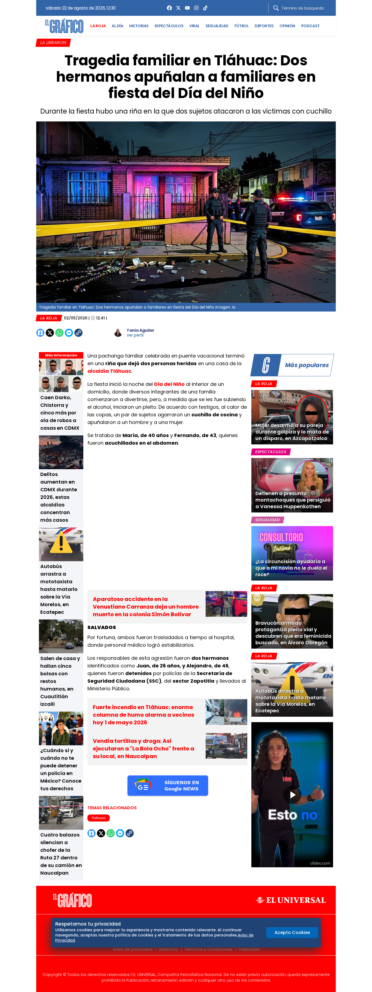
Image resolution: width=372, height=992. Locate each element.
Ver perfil (135, 335)
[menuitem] (168, 7)
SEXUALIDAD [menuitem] (217, 26)
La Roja (49, 318)
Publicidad (249, 949)
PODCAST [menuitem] (310, 26)
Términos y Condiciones (209, 949)
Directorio (168, 949)
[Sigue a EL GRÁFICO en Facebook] (180, 965)
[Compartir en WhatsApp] (59, 333)
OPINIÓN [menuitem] (287, 26)
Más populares (307, 365)
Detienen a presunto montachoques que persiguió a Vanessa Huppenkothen (293, 500)
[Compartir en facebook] (40, 333)
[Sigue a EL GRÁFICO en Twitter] (184, 965)
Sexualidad (267, 520)
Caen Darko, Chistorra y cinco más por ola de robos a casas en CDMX (59, 412)
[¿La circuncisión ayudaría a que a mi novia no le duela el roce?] (292, 553)
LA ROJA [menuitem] (98, 26)
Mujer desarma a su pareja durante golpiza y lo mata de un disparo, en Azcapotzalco (292, 432)
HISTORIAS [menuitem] (139, 26)
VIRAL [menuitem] (194, 26)
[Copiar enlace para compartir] (92, 333)
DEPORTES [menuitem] (264, 26)
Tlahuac (99, 817)
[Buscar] (276, 8)
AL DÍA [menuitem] (117, 26)
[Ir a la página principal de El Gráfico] (64, 26)
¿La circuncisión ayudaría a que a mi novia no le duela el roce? (291, 568)
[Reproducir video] (292, 795)
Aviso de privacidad (133, 949)
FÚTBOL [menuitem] (241, 26)
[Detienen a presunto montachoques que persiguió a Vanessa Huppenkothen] (292, 485)
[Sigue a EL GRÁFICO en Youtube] (192, 965)
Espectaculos (271, 451)
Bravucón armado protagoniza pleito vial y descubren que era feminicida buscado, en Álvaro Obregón (293, 632)
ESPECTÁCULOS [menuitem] (169, 26)
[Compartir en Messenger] (69, 333)
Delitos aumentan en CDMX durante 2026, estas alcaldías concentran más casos (58, 497)
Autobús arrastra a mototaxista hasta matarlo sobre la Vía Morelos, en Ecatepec (59, 589)
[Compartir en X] (50, 333)
